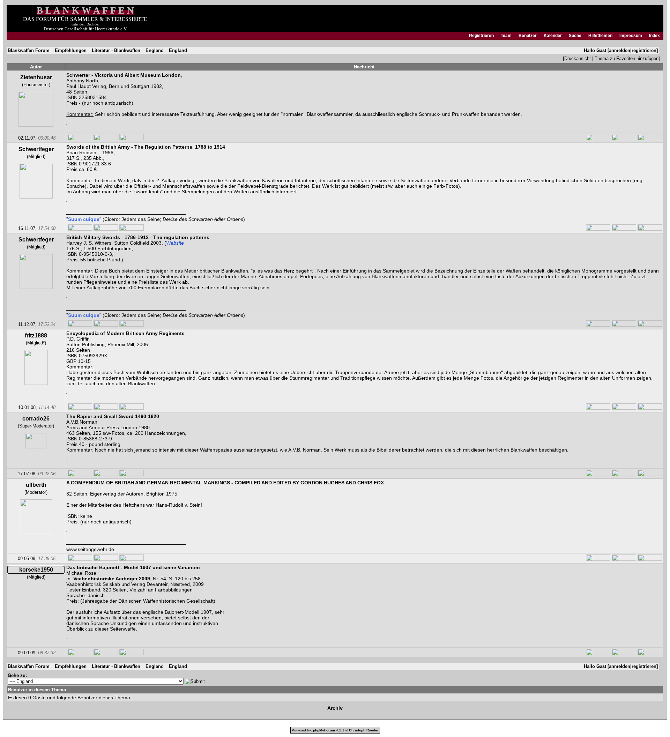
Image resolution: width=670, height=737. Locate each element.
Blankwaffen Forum (29, 50)
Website (175, 243)
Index (654, 36)
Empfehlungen (71, 50)
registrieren (644, 50)
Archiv (335, 708)
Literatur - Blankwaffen (116, 50)
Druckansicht (577, 58)
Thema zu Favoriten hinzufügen (626, 58)
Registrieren (481, 36)
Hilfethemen (600, 36)
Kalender (553, 36)
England (155, 50)
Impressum (630, 36)
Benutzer (528, 36)
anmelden (619, 50)
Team (506, 36)
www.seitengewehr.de (90, 549)
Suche (575, 36)
